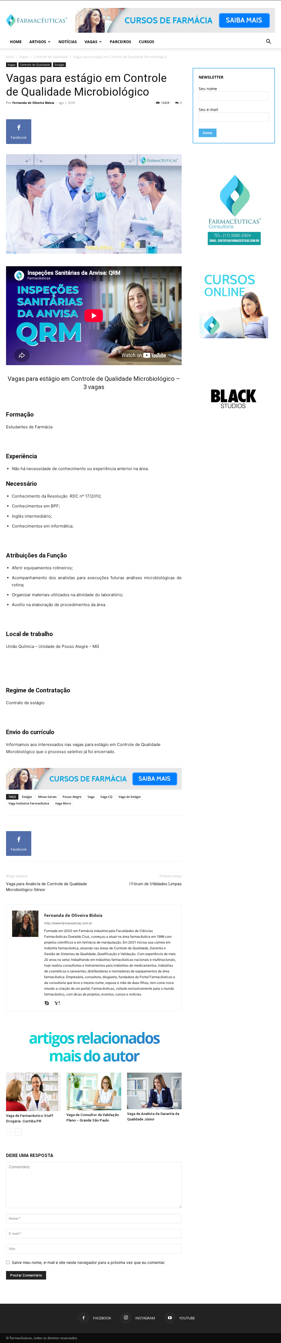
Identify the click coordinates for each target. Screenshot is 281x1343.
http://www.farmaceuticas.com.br (68, 923)
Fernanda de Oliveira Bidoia (33, 103)
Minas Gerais (47, 797)
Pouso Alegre (72, 797)
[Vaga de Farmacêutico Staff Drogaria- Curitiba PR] (33, 1092)
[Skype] (48, 1003)
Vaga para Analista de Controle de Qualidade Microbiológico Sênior (46, 886)
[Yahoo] (59, 1003)
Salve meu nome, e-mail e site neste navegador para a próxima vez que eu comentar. (88, 1262)
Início (10, 56)
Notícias (67, 41)
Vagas (91, 41)
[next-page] (18, 1132)
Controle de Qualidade (51, 56)
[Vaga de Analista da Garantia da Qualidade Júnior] (154, 1091)
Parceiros (120, 41)
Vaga (91, 797)
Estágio (59, 64)
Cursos (146, 41)
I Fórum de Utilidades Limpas (155, 883)
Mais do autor (94, 1057)
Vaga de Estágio (130, 797)
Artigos (37, 41)
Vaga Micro (63, 803)
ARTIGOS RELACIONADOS (94, 1039)
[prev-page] (9, 1132)
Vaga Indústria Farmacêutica (29, 803)
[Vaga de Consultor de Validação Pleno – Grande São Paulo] (93, 1091)
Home (16, 41)
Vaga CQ (106, 797)
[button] (268, 42)
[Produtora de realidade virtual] (234, 398)
